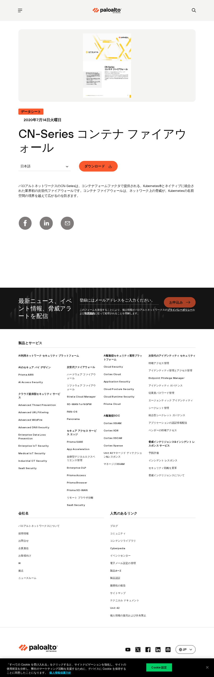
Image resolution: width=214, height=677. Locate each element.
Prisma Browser (77, 482)
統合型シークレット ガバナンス (167, 415)
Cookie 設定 (159, 667)
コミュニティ (118, 533)
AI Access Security (30, 382)
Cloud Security (113, 366)
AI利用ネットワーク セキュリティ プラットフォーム (48, 355)
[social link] (127, 649)
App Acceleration (78, 449)
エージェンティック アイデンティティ (171, 400)
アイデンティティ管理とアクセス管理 (170, 370)
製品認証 (115, 578)
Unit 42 (115, 607)
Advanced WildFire (30, 419)
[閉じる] (207, 667)
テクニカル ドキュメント (124, 600)
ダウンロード (94, 166)
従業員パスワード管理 (161, 392)
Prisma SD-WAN (77, 490)
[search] (194, 10)
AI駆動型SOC (112, 415)
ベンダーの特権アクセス (163, 430)
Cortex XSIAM (113, 423)
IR (19, 563)
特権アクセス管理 (159, 363)
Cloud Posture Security (119, 389)
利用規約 (90, 313)
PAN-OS (72, 411)
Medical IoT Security (31, 453)
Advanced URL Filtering (33, 412)
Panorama (73, 419)
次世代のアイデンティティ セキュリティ (172, 355)
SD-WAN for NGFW (79, 404)
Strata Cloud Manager (81, 396)
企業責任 (23, 548)
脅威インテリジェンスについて (167, 475)
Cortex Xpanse (113, 445)
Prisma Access (76, 475)
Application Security (117, 381)
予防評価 (154, 452)
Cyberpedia (117, 548)
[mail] (67, 223)
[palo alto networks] (107, 10)
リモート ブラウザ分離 (80, 497)
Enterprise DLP (76, 467)
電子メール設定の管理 (123, 563)
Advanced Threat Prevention (37, 404)
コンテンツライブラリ (123, 540)
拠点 (21, 570)
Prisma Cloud (112, 403)
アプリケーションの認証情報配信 (168, 422)
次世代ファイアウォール (81, 367)
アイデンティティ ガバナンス (166, 385)
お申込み (176, 302)
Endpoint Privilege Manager (166, 378)
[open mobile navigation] (20, 10)
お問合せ (23, 540)
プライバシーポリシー (179, 309)
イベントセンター (120, 555)
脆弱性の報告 (118, 585)
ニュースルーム (27, 578)
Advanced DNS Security (33, 427)
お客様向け (24, 555)
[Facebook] (25, 223)
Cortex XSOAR (113, 438)
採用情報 (23, 533)
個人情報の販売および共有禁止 (128, 615)
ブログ (114, 525)
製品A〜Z (115, 570)
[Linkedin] (46, 223)
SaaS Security (27, 468)
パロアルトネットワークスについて (39, 525)
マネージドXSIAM (114, 463)
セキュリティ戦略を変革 (163, 467)
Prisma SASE (75, 441)
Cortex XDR (111, 430)
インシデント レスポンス (163, 460)
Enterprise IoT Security (33, 445)
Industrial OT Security (32, 460)
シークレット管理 (159, 407)
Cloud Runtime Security (119, 396)
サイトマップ (118, 593)
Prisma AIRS (26, 374)
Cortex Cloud (112, 374)
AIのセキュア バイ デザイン (34, 367)
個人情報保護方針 (60, 672)
